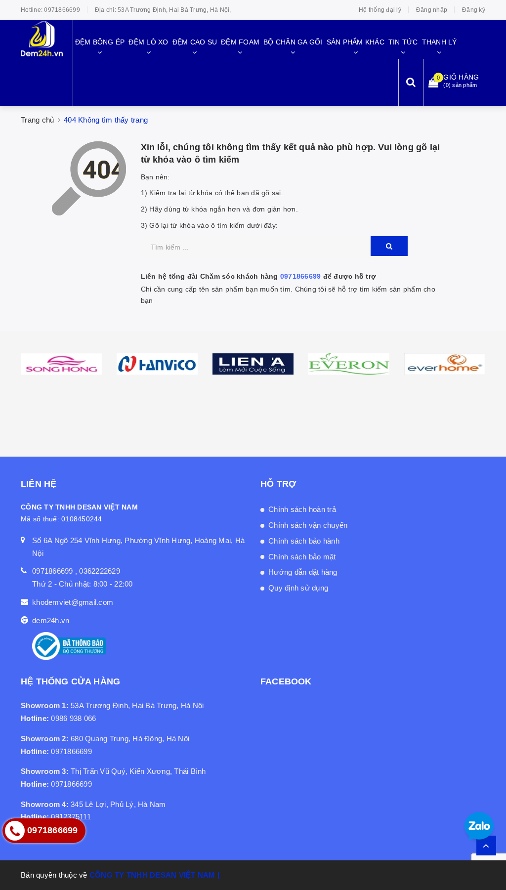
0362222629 (99, 571)
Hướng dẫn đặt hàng (302, 572)
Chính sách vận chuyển (307, 525)
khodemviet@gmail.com (72, 602)
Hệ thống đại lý (380, 9)
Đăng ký (473, 9)
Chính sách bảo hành (303, 541)
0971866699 (62, 9)
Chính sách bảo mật (302, 556)
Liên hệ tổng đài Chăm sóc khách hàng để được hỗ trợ (259, 276)
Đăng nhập (431, 9)
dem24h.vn (50, 620)
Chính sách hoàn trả (302, 509)
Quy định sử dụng (298, 588)
